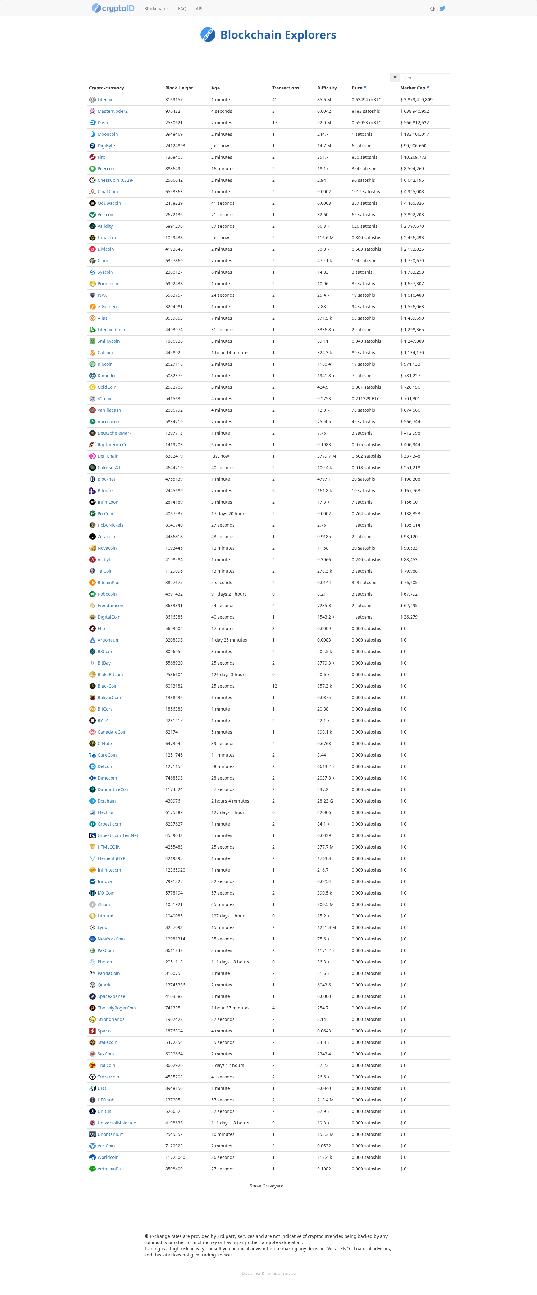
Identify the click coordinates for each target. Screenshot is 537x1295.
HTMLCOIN (109, 847)
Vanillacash (109, 410)
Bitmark (106, 490)
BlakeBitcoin (110, 674)
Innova (105, 881)
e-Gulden (107, 306)
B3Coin (105, 651)
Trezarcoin (108, 1077)
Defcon (105, 766)
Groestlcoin (109, 824)
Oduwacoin (109, 203)
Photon (105, 962)
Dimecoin (107, 778)
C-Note (105, 743)
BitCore (105, 709)
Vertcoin (106, 214)
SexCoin (106, 1054)
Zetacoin (106, 536)
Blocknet (106, 479)
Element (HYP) (112, 858)
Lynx (102, 927)
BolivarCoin (109, 697)
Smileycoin (109, 341)
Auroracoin (109, 421)
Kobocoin (107, 594)
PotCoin (105, 513)
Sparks (105, 1031)
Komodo (106, 375)
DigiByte (106, 146)
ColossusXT (109, 467)
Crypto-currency (106, 88)
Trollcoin (106, 1065)
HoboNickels (110, 525)
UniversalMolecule (117, 1123)
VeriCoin (106, 1146)
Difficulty (327, 88)
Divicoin (106, 249)
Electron (106, 812)
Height (179, 88)
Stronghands (111, 1019)
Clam (103, 260)
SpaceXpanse (111, 996)
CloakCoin (108, 191)
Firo (101, 157)
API (199, 8)
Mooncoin (108, 134)
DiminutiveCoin (114, 789)
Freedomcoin (111, 605)
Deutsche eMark (114, 433)
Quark (104, 985)
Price (358, 88)
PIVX (102, 295)
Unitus (104, 1111)
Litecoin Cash (111, 329)
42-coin (105, 398)
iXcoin (104, 904)
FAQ (182, 8)
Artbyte (105, 559)
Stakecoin (107, 1042)
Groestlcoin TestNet (118, 835)
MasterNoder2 (113, 111)
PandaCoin (109, 973)
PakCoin (106, 950)
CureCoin (107, 755)
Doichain (107, 801)
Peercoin (107, 169)
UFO (102, 1088)
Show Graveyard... (268, 1186)
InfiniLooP (108, 502)
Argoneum (109, 640)
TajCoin (105, 571)
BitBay (104, 663)
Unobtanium (111, 1134)
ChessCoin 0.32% (115, 180)
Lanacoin (107, 237)
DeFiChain (108, 456)
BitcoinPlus (109, 582)
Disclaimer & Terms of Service (269, 1273)
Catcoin (105, 352)
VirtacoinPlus (111, 1169)
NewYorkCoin (111, 939)
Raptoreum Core (115, 444)
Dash (103, 123)
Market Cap (413, 88)
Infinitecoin (109, 870)
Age (215, 88)
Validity (105, 226)
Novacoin (107, 548)
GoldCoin (107, 387)
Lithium (105, 916)
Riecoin (105, 364)
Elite (102, 628)
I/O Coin (106, 893)
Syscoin (105, 272)
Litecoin (106, 100)
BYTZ (103, 720)
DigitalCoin (109, 617)
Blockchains (156, 8)
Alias (103, 318)
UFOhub (106, 1100)
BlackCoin (108, 686)
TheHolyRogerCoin (117, 1008)
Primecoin (108, 283)
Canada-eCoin (112, 732)
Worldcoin (108, 1157)
